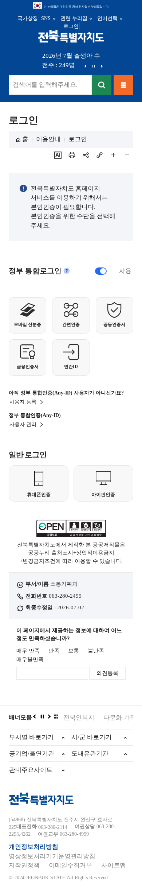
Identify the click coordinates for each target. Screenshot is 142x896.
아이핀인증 (103, 494)
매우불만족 (30, 659)
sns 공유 (85, 155)
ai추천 (57, 155)
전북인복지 (78, 717)
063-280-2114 (52, 827)
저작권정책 (24, 865)
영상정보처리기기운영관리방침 (52, 856)
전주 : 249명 (58, 65)
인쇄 (71, 155)
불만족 (96, 651)
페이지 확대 (113, 155)
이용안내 (48, 139)
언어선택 (107, 18)
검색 (101, 85)
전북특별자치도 (71, 36)
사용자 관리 (22, 424)
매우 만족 (28, 651)
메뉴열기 (123, 85)
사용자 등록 (22, 402)
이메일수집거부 (70, 865)
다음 (101, 66)
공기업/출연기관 (31, 753)
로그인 (71, 26)
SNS (46, 18)
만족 (53, 651)
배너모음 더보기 (56, 716)
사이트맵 (113, 865)
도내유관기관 (90, 753)
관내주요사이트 (30, 769)
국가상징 (27, 18)
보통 (73, 651)
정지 (93, 66)
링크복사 (99, 155)
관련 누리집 (73, 18)
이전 (85, 66)
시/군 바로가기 (91, 737)
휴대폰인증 (39, 494)
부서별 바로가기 (31, 737)
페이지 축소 (127, 155)
